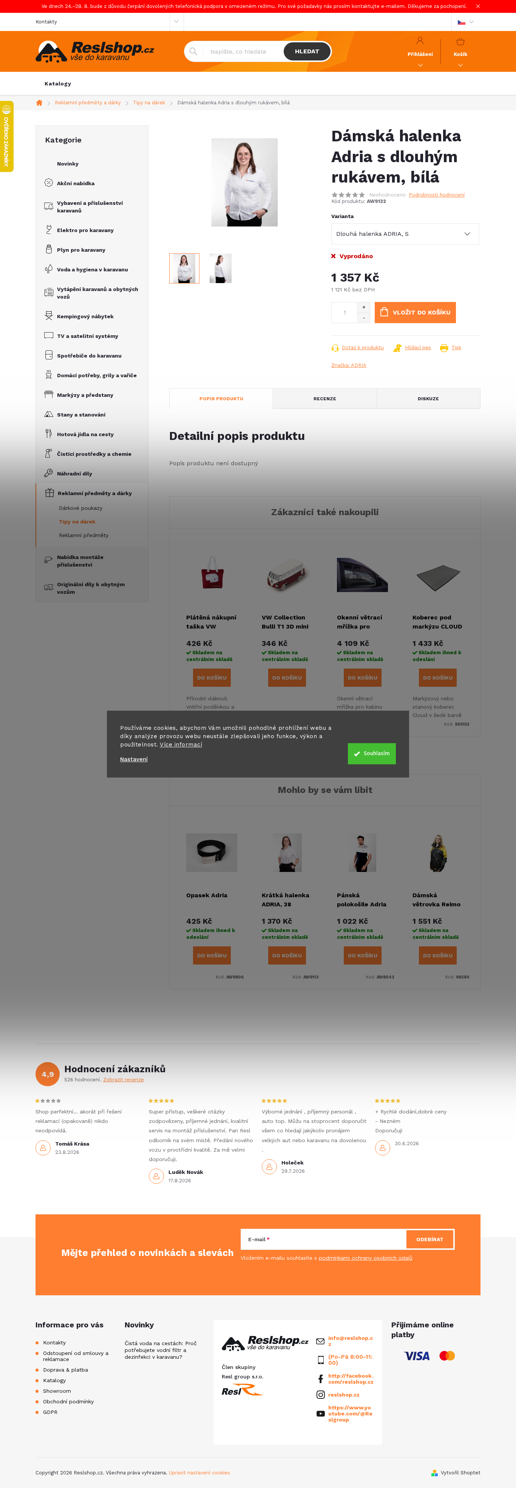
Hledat (307, 51)
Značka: (348, 365)
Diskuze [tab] (428, 398)
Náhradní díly (74, 474)
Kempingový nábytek (85, 316)
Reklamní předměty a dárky (95, 493)
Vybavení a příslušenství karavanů (90, 207)
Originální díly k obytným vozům (91, 588)
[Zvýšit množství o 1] (363, 307)
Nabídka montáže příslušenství (80, 561)
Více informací (181, 744)
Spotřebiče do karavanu (89, 356)
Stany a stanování (81, 415)
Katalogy (54, 1380)
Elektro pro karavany (85, 230)
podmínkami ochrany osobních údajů (365, 1258)
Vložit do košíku (422, 312)
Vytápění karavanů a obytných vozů (97, 293)
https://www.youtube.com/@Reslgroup (350, 1413)
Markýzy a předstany (85, 395)
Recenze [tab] (325, 398)
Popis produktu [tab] (221, 398)
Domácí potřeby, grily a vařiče (97, 375)
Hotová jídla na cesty (85, 434)
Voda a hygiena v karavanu (92, 269)
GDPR (50, 1412)
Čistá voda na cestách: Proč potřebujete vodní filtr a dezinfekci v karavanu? (161, 1350)
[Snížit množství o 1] (363, 318)
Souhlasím (377, 753)
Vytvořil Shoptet (460, 1473)
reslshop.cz (344, 1395)
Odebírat (429, 1239)
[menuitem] (58, 83)
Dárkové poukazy (80, 508)
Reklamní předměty (83, 535)
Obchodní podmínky (68, 1401)
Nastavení (134, 759)
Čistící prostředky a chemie (94, 454)
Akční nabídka (75, 183)
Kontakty (46, 22)
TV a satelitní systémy (87, 336)
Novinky (68, 164)
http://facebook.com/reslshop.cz (351, 1379)
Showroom (57, 1391)
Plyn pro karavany (81, 250)
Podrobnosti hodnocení (437, 195)
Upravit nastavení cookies (199, 1473)
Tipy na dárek (77, 522)
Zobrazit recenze (123, 1079)
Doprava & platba (65, 1370)
